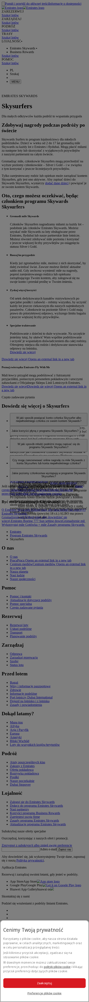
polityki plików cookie (57, 967)
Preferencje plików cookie (45, 993)
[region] (44, 961)
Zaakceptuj (44, 983)
